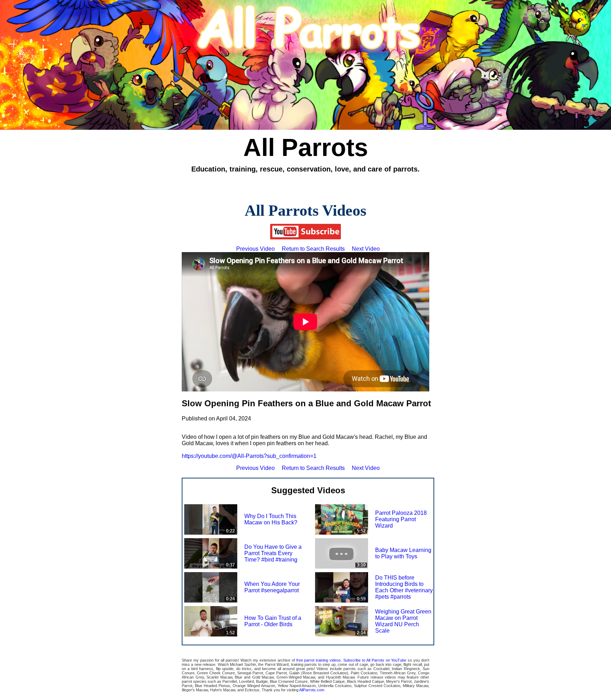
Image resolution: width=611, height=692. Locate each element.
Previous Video (255, 249)
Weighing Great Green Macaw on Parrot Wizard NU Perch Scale (403, 621)
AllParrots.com (311, 690)
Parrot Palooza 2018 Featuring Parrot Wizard (401, 519)
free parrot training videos (318, 660)
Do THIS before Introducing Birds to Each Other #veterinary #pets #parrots (404, 587)
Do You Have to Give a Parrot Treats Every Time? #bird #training (273, 553)
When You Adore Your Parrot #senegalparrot (272, 587)
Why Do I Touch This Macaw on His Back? (270, 519)
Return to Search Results (313, 249)
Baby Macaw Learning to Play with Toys (403, 553)
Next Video (366, 249)
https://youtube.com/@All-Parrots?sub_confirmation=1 (249, 456)
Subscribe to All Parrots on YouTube (374, 660)
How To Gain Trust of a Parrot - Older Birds (272, 621)
